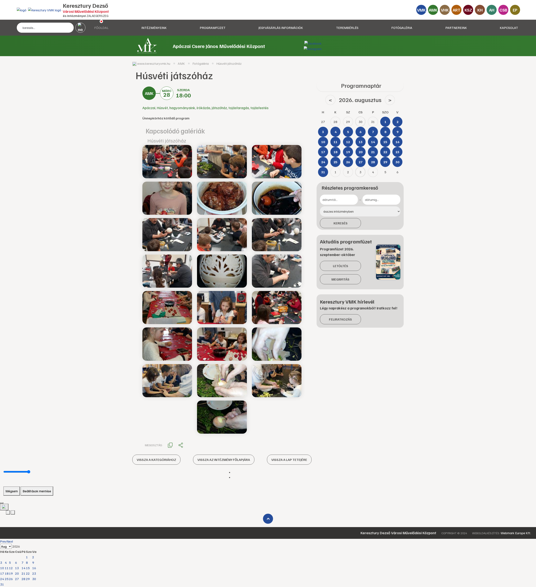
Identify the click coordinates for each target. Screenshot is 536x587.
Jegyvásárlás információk (280, 28)
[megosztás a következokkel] (180, 445)
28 (23, 579)
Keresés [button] (341, 223)
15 (28, 568)
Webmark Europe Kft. (516, 533)
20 (17, 573)
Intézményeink (154, 28)
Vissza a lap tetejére (289, 460)
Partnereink (456, 28)
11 (7, 568)
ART (456, 10)
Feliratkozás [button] (340, 319)
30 (34, 579)
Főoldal (101, 28)
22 (28, 573)
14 (23, 568)
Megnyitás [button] (340, 279)
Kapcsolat (509, 28)
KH (480, 10)
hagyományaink (182, 107)
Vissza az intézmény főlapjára (223, 460)
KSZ (468, 10)
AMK (433, 10)
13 (17, 568)
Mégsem (11, 491)
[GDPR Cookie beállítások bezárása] (1, 503)
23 (34, 573)
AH (491, 10)
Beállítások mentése (37, 491)
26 (11, 579)
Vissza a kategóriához (156, 460)
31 (2, 584)
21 (23, 573)
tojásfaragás (238, 107)
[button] (170, 445)
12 (11, 568)
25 (7, 579)
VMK (421, 10)
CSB (503, 10)
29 (28, 579)
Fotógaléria (401, 28)
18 (7, 573)
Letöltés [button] (340, 266)
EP (515, 10)
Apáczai (148, 107)
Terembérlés (347, 28)
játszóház (219, 107)
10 (2, 568)
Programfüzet (212, 28)
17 (2, 573)
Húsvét (162, 107)
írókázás (203, 107)
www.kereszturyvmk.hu (153, 63)
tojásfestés (259, 107)
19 (11, 573)
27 (17, 579)
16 (34, 568)
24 (2, 579)
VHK (445, 10)
